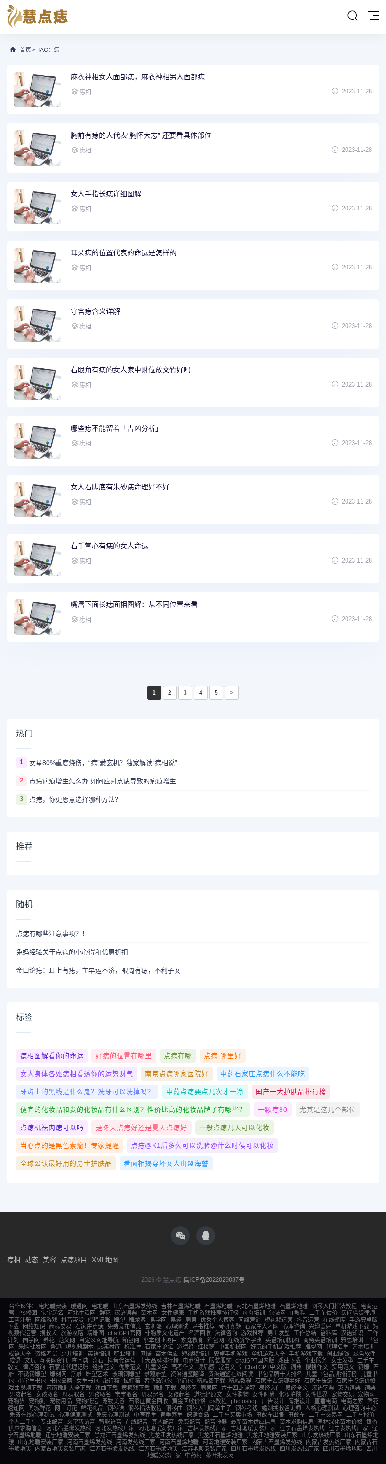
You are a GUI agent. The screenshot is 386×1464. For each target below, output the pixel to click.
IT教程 (298, 1313)
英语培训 (99, 1354)
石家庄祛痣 (318, 1381)
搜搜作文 (317, 1367)
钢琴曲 (174, 1408)
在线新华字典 (245, 1340)
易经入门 (270, 1388)
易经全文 (296, 1388)
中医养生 (145, 1415)
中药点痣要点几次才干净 (205, 1091)
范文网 (66, 1340)
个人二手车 (22, 1422)
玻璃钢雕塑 (126, 1374)
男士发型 (278, 1333)
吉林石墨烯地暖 (181, 1306)
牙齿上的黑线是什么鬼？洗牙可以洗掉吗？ (87, 1091)
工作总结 (305, 1333)
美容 (49, 1259)
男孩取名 (99, 1394)
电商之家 (352, 1401)
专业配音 (51, 1422)
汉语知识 (352, 1333)
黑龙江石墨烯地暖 (220, 1435)
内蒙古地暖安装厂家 (60, 1449)
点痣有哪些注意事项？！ (52, 933)
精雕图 (95, 1333)
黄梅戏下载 (135, 1388)
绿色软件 (364, 1354)
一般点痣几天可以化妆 (234, 1127)
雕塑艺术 (97, 1374)
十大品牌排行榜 (159, 1360)
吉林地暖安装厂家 (253, 1428)
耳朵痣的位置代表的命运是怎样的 (124, 253)
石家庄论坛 (159, 1347)
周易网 (209, 1388)
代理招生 (337, 1347)
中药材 (193, 1455)
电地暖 (99, 1306)
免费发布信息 (124, 1326)
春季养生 (171, 1415)
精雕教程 (240, 1381)
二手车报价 (360, 1415)
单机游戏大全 (268, 1354)
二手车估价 (323, 1313)
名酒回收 (199, 1333)
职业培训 (125, 1354)
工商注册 (19, 1320)
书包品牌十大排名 (279, 1374)
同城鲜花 (39, 1408)
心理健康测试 (75, 1415)
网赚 (146, 1354)
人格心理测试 (322, 1408)
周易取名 (73, 1394)
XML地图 (105, 1259)
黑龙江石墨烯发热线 (119, 1435)
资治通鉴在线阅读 (230, 1374)
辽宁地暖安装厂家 (67, 1435)
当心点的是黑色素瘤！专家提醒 (69, 1145)
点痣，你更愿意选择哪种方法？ (75, 799)
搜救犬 (48, 1333)
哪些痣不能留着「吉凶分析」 (116, 428)
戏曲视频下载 (25, 1388)
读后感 (206, 1367)
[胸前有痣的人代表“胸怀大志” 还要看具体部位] (37, 148)
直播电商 (325, 1401)
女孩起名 (179, 1394)
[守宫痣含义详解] (37, 324)
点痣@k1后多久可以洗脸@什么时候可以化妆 (202, 1145)
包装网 (277, 1313)
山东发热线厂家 (321, 1435)
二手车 (365, 1360)
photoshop (244, 1401)
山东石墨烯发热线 (134, 1306)
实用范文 (343, 1367)
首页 (25, 50)
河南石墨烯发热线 (89, 1442)
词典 (296, 1367)
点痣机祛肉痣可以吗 (52, 1127)
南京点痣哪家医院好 (177, 1073)
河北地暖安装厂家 (161, 1428)
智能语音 (110, 1422)
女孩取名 (47, 1394)
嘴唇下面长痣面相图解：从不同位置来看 (134, 604)
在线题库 (334, 1320)
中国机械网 (232, 1347)
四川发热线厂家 (299, 1449)
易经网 (188, 1388)
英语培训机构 (282, 1340)
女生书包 (87, 1381)
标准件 (132, 1347)
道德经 (185, 1347)
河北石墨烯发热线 (68, 1428)
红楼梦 (206, 1347)
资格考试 (46, 1354)
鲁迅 (56, 1347)
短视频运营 (279, 1320)
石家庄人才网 (262, 1326)
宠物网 (366, 1394)
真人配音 (163, 1422)
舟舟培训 (253, 1313)
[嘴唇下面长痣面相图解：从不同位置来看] (37, 617)
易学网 (158, 1320)
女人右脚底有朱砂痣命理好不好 (120, 487)
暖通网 (79, 1306)
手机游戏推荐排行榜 (213, 1313)
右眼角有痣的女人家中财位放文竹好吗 (131, 370)
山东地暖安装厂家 (40, 1442)
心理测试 (177, 1326)
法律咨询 (226, 1333)
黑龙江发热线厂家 (171, 1435)
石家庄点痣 (89, 1326)
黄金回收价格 (189, 1401)
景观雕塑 (155, 1374)
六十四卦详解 (238, 1388)
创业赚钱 (338, 1354)
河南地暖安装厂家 (225, 1442)
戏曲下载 (289, 1360)
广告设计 (273, 1401)
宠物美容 (113, 1401)
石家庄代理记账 (68, 1367)
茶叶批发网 (220, 1455)
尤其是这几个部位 (327, 1109)
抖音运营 (308, 1320)
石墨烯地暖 (218, 1306)
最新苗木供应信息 (253, 1422)
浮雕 (76, 1374)
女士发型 (342, 1360)
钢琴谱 (115, 1408)
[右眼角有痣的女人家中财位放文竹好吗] (37, 382)
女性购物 (237, 1394)
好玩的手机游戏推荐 (275, 1347)
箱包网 (130, 1340)
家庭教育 (192, 1340)
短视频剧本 (79, 1347)
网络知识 (34, 1326)
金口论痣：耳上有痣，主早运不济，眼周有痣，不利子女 (98, 970)
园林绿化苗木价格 (339, 1422)
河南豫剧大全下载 (68, 1388)
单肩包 (184, 1381)
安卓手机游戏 (231, 1354)
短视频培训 (196, 1354)
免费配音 (189, 1422)
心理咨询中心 (360, 1408)
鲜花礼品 (92, 1408)
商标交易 (60, 1326)
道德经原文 (208, 1394)
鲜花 (105, 1313)
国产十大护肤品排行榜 (291, 1091)
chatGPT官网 (124, 1333)
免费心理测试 (113, 1415)
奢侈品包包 (158, 1381)
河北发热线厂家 (115, 1428)
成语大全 (19, 1354)
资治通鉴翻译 (187, 1374)
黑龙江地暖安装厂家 (272, 1435)
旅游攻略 (72, 1333)
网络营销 (249, 1320)
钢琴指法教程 (145, 1408)
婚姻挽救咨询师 (281, 1408)
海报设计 (299, 1401)
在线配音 (136, 1422)
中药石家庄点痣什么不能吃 (262, 1073)
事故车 (296, 1415)
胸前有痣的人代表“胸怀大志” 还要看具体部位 (141, 135)
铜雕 (364, 1367)
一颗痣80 (273, 1109)
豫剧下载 (164, 1388)
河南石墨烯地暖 (179, 1442)
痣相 (13, 1259)
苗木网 (149, 1313)
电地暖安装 (53, 1306)
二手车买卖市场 (232, 1415)
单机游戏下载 (352, 1326)
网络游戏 (46, 1320)
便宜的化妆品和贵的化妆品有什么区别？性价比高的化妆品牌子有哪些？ (133, 1109)
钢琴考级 (246, 1408)
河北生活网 (81, 1313)
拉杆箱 (131, 1381)
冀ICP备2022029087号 (214, 1279)
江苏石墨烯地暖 (158, 1449)
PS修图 (27, 1313)
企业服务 (316, 1360)
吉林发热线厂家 (207, 1428)
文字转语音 (81, 1422)
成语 (15, 1360)
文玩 (30, 1360)
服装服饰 (220, 1360)
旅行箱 (111, 1381)
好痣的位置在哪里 (124, 1056)
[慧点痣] (37, 17)
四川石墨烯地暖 (342, 1449)
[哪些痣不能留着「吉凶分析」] (37, 441)
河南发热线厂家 (135, 1442)
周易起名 (152, 1394)
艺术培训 (363, 1347)
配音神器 (215, 1422)
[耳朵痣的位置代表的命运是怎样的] (37, 265)
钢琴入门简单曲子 (209, 1408)
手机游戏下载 (306, 1354)
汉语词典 (125, 1313)
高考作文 (182, 1367)
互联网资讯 (54, 1360)
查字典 (80, 1360)
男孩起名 (20, 1394)
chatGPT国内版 (254, 1360)
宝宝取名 (126, 1394)
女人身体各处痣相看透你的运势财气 (76, 1073)
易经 (176, 1320)
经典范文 (103, 1367)
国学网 (31, 1340)
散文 (13, 1367)
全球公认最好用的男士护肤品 (66, 1163)
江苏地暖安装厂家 (204, 1449)
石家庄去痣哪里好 (277, 1381)
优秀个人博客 (217, 1320)
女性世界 (316, 1394)
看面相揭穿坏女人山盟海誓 (166, 1163)
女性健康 (172, 1313)
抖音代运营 (121, 1360)
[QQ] (205, 1235)
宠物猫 (16, 1401)
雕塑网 (313, 1347)
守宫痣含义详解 (95, 311)
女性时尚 (263, 1394)
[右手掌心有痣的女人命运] (37, 558)
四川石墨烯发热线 (253, 1449)
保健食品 (197, 1415)
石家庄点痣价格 (356, 1381)
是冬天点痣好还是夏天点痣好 (141, 1127)
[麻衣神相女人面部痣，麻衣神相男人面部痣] (37, 89)
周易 (191, 1320)
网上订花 (66, 1408)
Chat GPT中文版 (266, 1367)
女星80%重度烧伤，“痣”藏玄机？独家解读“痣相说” (103, 762)
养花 (49, 1340)
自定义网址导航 (99, 1340)
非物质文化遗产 (165, 1333)
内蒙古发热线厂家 (328, 1442)
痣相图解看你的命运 (52, 1056)
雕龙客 (137, 1320)
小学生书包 (32, 1381)
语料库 (328, 1333)
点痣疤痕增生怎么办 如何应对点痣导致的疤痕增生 (102, 781)
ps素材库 (109, 1347)
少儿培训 (72, 1354)
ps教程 (218, 1401)
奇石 (98, 1360)
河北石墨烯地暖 (256, 1306)
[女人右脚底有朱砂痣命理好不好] (37, 499)
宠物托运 (87, 1401)
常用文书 (229, 1367)
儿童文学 (156, 1367)
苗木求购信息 (297, 1422)
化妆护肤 (290, 1394)
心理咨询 (293, 1326)
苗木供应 (166, 1354)
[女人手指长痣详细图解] (37, 206)
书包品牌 (61, 1381)
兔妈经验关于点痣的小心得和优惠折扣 (72, 952)
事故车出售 (270, 1415)
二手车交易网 (326, 1415)
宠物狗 (37, 1401)
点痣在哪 (178, 1056)
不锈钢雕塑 (32, 1374)
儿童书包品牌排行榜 (331, 1374)
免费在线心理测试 (32, 1415)
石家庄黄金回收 (148, 1401)
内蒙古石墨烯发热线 (276, 1442)
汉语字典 (323, 1388)
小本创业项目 (160, 1340)
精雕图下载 (211, 1381)
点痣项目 (74, 1259)
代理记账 (99, 1320)
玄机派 (153, 1326)
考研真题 (229, 1326)
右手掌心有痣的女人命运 (109, 546)
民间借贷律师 (358, 1313)
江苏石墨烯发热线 (112, 1449)
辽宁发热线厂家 (348, 1428)
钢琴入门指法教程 (334, 1306)
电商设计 (194, 1360)
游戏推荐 (252, 1333)
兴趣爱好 (320, 1326)
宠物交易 (342, 1394)
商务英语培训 (320, 1340)
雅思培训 (352, 1340)
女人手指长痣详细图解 (106, 194)
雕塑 (119, 1320)
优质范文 (130, 1367)
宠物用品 (60, 1401)
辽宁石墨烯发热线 (302, 1428)
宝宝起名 (52, 1313)
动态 (31, 1259)
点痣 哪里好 (222, 1056)
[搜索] (352, 16)
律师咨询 (34, 1367)
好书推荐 (203, 1326)
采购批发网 (32, 1347)
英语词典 (349, 1388)
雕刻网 (58, 1374)
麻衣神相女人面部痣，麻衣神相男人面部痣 (138, 77)
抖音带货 (72, 1320)
